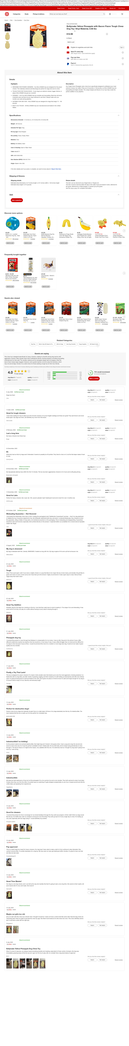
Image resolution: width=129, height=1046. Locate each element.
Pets (7, 3)
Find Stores (111, 5)
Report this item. (56, 169)
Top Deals (40, 5)
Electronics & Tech (48, 3)
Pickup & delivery (38, 14)
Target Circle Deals (49, 5)
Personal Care (118, 1)
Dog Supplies (18, 20)
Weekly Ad (58, 5)
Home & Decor (57, 1)
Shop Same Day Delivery (81, 5)
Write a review (94, 378)
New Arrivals (19, 5)
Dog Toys (26, 20)
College (24, 1)
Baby (108, 1)
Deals (6, 5)
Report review (119, 400)
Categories (16, 14)
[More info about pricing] (107, 34)
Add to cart (70, 42)
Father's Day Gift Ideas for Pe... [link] (46, 344)
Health (11, 3)
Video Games (58, 3)
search (104, 14)
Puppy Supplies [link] (82, 344)
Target (6, 20)
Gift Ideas (90, 3)
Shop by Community (105, 3)
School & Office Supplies (26, 3)
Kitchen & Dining (67, 1)
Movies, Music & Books (70, 3)
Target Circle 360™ (87, 8)
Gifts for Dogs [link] (60, 344)
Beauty (112, 1)
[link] (71, 31)
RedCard (96, 5)
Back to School (17, 1)
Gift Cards (96, 3)
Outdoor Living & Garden (80, 1)
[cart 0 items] (122, 14)
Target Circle (103, 5)
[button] (71, 31)
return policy (74, 188)
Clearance (11, 5)
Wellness (16, 3)
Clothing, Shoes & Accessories (43, 1)
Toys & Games (38, 3)
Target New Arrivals (6, 1)
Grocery (90, 1)
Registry (91, 5)
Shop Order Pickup (67, 5)
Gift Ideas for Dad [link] (94, 344)
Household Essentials (99, 1)
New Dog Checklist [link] (71, 344)
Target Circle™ (61, 8)
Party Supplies (82, 3)
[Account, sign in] (113, 14)
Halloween (30, 1)
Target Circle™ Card (73, 8)
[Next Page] (124, 230)
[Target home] (7, 14)
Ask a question (17, 200)
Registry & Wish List (100, 8)
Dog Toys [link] (33, 344)
